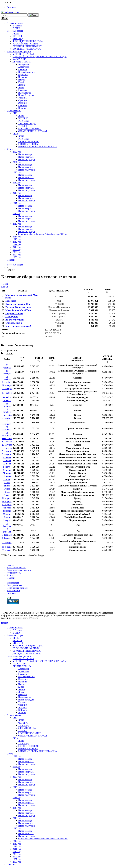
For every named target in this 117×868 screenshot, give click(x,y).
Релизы (10, 565)
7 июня (6, 479)
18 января (6, 547)
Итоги (10, 149)
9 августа (6, 451)
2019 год (17, 182)
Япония (22, 108)
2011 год (17, 244)
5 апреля (7, 507)
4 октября (6, 418)
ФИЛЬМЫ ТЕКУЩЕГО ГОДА (28, 41)
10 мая (7, 492)
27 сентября (6, 422)
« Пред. (4, 284)
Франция (22, 100)
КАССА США (20, 59)
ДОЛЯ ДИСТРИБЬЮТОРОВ (27, 49)
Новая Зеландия (26, 95)
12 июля (7, 463)
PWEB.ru (33, 618)
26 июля (7, 457)
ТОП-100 (22, 126)
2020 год (17, 172)
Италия (21, 79)
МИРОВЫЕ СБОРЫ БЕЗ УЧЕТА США (37, 146)
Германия (23, 74)
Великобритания (26, 72)
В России (17, 25)
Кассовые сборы (15, 31)
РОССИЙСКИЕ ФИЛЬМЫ (26, 43)
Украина (22, 97)
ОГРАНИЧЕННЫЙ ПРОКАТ (27, 46)
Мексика (22, 90)
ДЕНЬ (16, 33)
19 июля (7, 460)
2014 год (17, 236)
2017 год (17, 203)
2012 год (17, 242)
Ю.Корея (22, 105)
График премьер (15, 23)
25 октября (7, 404)
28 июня (7, 470)
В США (16, 28)
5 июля (6, 467)
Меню (4, 18)
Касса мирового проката (19, 51)
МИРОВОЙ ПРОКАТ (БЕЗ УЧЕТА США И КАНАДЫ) (40, 56)
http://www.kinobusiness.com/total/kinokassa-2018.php (43, 234)
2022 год (17, 152)
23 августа (7, 445)
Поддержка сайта (20, 618)
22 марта (7, 514)
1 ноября (7, 400)
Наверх (4, 623)
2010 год (17, 247)
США (15, 134)
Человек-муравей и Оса (17, 304)
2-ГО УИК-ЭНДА (27, 123)
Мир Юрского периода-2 (18, 326)
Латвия (21, 85)
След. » (4, 286)
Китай (21, 82)
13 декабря (7, 377)
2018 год (17, 193)
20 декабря (7, 372)
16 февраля (7, 524)
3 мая (6, 495)
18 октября (7, 410)
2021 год (17, 162)
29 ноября (7, 385)
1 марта (6, 520)
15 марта (7, 517)
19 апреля (6, 501)
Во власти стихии (14, 319)
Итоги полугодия (26, 159)
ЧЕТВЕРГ (17, 36)
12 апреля (6, 504)
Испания (22, 77)
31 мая (7, 482)
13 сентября (6, 434)
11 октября (7, 415)
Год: (3, 353)
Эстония (22, 103)
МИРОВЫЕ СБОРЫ (28, 144)
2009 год (17, 249)
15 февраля (7, 530)
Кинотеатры (13, 583)
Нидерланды (24, 92)
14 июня (7, 476)
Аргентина (23, 67)
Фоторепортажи (15, 585)
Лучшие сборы (14, 110)
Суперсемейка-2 (13, 323)
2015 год (17, 224)
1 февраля (7, 538)
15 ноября (7, 393)
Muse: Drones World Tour (18, 310)
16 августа (7, 448)
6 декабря (6, 382)
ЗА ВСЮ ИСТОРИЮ (28, 141)
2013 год (17, 239)
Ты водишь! (11, 316)
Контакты (11, 7)
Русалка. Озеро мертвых (18, 307)
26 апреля (6, 498)
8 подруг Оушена (14, 313)
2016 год (17, 213)
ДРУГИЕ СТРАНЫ (22, 61)
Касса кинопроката (16, 567)
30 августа (7, 441)
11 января (6, 550)
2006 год (17, 257)
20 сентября (6, 428)
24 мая (7, 485)
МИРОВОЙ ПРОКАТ (23, 54)
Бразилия (22, 69)
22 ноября (7, 388)
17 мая (7, 489)
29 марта (7, 511)
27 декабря (7, 366)
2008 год (17, 252)
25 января (6, 542)
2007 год (17, 254)
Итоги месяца (25, 154)
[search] (33, 15)
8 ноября (7, 397)
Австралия (23, 64)
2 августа (6, 454)
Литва (21, 87)
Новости (11, 260)
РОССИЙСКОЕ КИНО (29, 128)
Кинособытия (13, 590)
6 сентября (7, 438)
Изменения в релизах (17, 588)
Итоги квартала (26, 157)
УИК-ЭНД (18, 38)
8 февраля (7, 535)
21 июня (7, 473)
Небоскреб (10, 301)
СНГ (15, 113)
